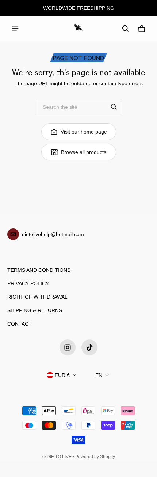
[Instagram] (68, 347)
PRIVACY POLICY (28, 283)
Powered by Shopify (95, 456)
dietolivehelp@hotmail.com (53, 234)
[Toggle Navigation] (15, 29)
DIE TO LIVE (59, 456)
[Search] (114, 107)
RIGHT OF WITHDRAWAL (37, 297)
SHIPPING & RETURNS (34, 310)
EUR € (62, 375)
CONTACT (19, 324)
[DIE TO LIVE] (78, 28)
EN (98, 375)
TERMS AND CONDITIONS (38, 270)
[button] (126, 29)
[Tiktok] (89, 347)
